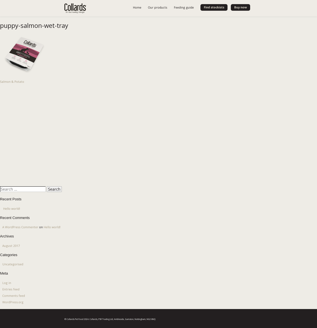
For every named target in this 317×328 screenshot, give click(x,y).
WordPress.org (12, 302)
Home (137, 7)
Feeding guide (184, 7)
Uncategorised (12, 264)
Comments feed (13, 296)
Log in (6, 283)
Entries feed (10, 289)
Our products (157, 7)
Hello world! (11, 209)
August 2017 (11, 246)
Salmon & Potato (12, 82)
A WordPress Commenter (20, 227)
